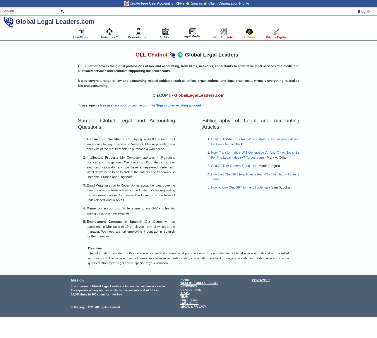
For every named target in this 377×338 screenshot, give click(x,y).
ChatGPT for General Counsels (233, 166)
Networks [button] (108, 37)
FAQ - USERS (189, 303)
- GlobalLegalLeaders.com (197, 95)
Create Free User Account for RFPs (157, 3)
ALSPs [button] (164, 37)
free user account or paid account (125, 105)
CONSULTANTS (190, 290)
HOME (184, 279)
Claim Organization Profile (228, 3)
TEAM (184, 296)
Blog (362, 12)
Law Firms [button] (80, 37)
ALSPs (185, 293)
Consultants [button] (137, 37)
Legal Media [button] (191, 36)
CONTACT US (261, 280)
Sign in (196, 3)
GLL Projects (223, 37)
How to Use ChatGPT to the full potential (239, 187)
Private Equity (276, 37)
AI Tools (249, 37)
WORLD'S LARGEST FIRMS (199, 283)
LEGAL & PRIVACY (193, 306)
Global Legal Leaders (186, 55)
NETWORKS (188, 286)
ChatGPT (162, 95)
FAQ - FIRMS (189, 300)
